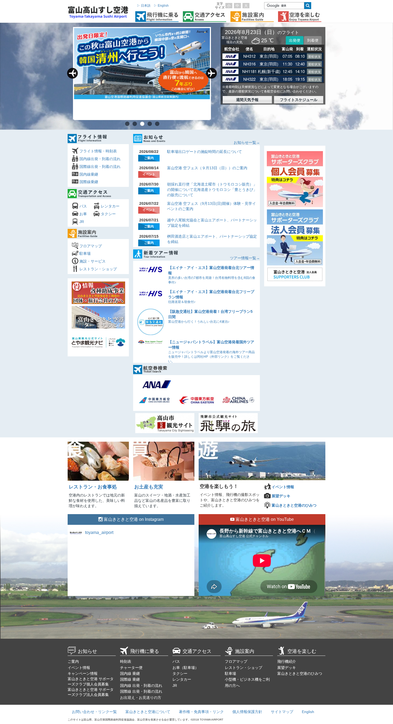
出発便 (294, 40)
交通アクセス (197, 651)
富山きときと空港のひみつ (294, 505)
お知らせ (87, 651)
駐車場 (85, 253)
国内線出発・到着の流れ (100, 159)
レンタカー (110, 206)
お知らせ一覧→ (247, 142)
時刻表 (125, 661)
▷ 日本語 (144, 5)
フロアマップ (90, 246)
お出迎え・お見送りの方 (140, 697)
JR (81, 221)
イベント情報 (283, 487)
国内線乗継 (88, 174)
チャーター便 (131, 667)
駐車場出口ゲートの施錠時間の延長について (204, 151)
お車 (83, 214)
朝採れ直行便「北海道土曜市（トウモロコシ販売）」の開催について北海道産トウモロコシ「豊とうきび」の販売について (212, 189)
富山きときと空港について (147, 712)
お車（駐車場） (185, 667)
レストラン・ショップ (98, 269)
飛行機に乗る (144, 651)
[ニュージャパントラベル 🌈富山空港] (131, 564)
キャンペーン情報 (83, 673)
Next (211, 73)
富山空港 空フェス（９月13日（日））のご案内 (207, 168)
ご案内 (73, 661)
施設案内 (244, 651)
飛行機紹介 (286, 661)
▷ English (161, 5)
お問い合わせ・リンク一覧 (94, 712)
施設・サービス (92, 261)
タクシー (108, 214)
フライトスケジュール (298, 100)
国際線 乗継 (130, 679)
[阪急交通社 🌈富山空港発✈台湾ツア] (172, 564)
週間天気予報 (247, 100)
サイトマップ (282, 712)
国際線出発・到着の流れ (100, 166)
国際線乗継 (88, 182)
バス (83, 206)
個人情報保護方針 (247, 712)
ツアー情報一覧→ (245, 258)
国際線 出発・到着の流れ (141, 691)
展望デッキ (281, 496)
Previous (72, 73)
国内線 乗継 (130, 673)
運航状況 (314, 56)
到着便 (312, 40)
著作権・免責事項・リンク (201, 712)
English (308, 712)
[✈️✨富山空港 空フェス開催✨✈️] (89, 564)
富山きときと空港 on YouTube (264, 519)
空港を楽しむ (301, 651)
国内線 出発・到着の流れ (141, 685)
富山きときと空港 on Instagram (133, 519)
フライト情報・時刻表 (98, 151)
